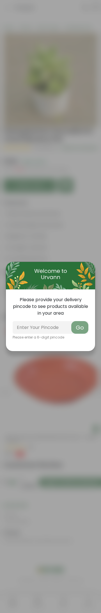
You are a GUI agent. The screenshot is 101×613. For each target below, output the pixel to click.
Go (80, 327)
